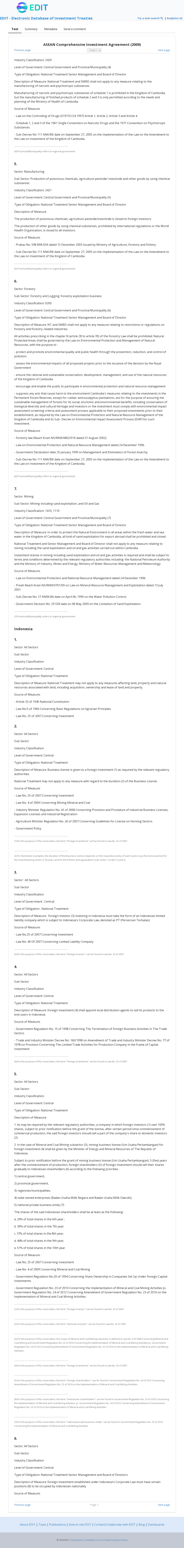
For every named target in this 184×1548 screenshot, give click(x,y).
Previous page (22, 50)
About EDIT (27, 1525)
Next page (164, 50)
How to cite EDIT (80, 1525)
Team (42, 1525)
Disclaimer (76, 1540)
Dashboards (156, 1525)
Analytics (173, 18)
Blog (142, 1525)
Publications (57, 1525)
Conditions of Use (93, 1540)
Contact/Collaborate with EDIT (114, 1525)
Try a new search (148, 18)
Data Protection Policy (116, 1540)
